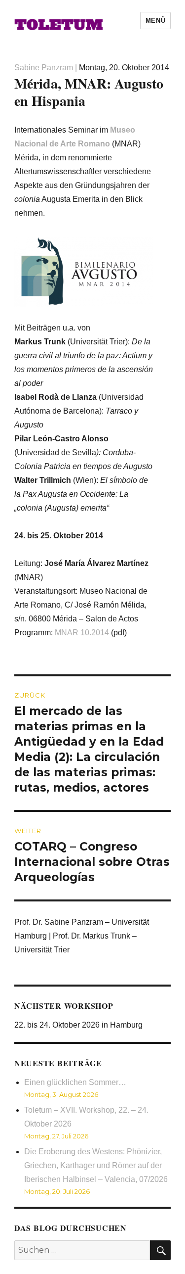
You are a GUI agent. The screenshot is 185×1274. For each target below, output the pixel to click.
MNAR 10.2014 (82, 632)
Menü (155, 20)
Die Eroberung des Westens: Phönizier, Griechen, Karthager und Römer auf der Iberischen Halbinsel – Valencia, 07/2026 (96, 1165)
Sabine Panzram (43, 67)
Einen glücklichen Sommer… (75, 1082)
